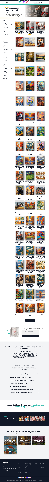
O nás (18, 463)
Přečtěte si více (24, 369)
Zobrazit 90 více (5, 35)
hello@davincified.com (7, 465)
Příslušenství (27, 467)
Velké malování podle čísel (28, 469)
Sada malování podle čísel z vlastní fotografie (28, 465)
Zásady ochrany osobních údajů (11, 480)
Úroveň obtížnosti (5, 56)
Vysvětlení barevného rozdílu (21, 470)
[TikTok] (9, 468)
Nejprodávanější (14, 2)
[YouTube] (7, 468)
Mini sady (27, 3)
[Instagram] (6, 468)
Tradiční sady (23, 3)
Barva (4, 62)
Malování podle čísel (28, 463)
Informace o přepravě (34, 466)
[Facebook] (4, 468)
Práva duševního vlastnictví (38, 480)
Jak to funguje (20, 464)
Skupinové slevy (42, 467)
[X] (13, 468)
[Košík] (46, 3)
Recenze (19, 467)
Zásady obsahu (33, 480)
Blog (18, 466)
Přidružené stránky (42, 466)
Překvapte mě (30, 336)
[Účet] (41, 2)
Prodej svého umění (28, 473)
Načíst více (29, 320)
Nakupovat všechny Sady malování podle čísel (9, 420)
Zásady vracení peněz (27, 480)
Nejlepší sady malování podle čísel (20, 472)
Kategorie (4, 20)
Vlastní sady (19, 3)
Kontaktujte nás (35, 463)
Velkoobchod (42, 463)
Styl (3, 38)
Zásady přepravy (22, 480)
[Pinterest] (11, 468)
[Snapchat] (15, 468)
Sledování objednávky (35, 464)
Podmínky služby (18, 480)
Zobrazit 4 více (5, 78)
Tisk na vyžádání (42, 464)
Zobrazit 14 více (5, 53)
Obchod (30, 2)
